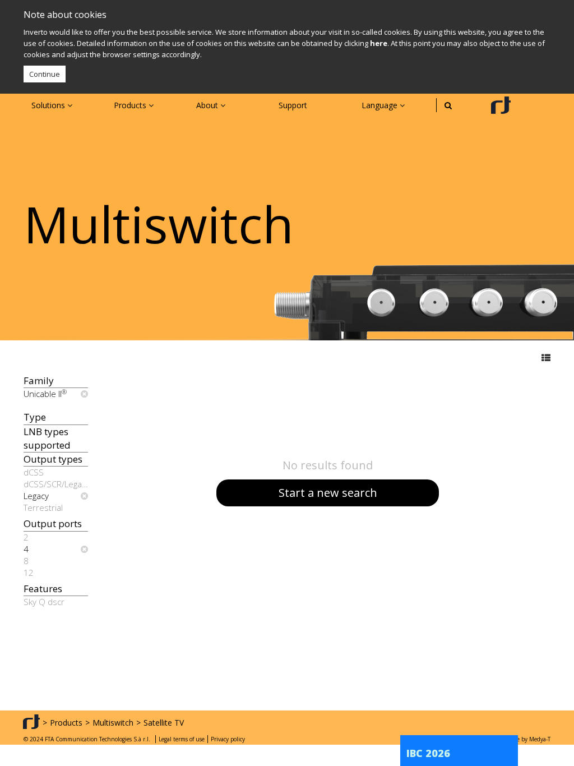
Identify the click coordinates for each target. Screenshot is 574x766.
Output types (53, 459)
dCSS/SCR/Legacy (56, 484)
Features (43, 588)
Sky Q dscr (44, 601)
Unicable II (45, 393)
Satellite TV (164, 722)
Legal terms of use (182, 739)
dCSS (34, 472)
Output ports (53, 523)
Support (293, 105)
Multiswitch (112, 722)
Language (381, 105)
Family (39, 380)
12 (29, 572)
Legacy (36, 495)
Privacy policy (228, 739)
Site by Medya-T (530, 739)
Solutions (49, 105)
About (208, 105)
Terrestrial (43, 507)
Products (131, 105)
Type (35, 416)
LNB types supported (47, 438)
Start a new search (328, 492)
